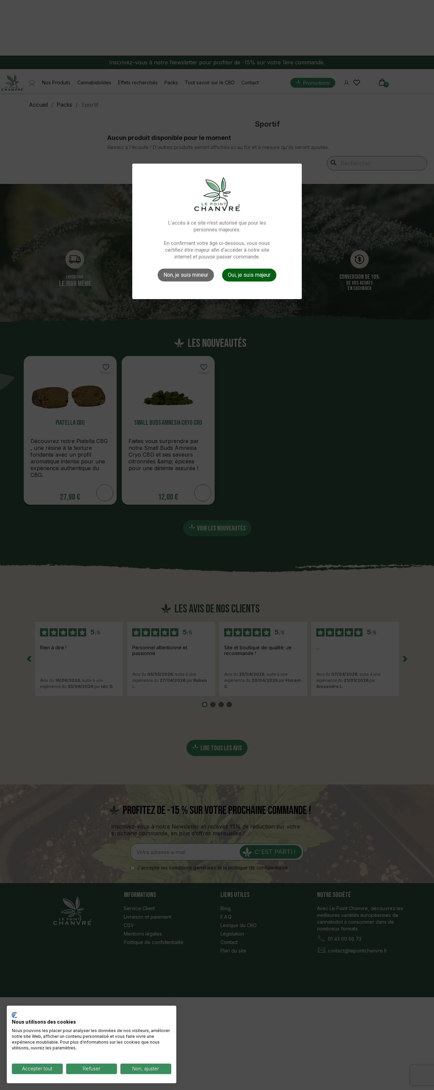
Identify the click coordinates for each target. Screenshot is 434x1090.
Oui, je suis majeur (249, 275)
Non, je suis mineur (185, 275)
